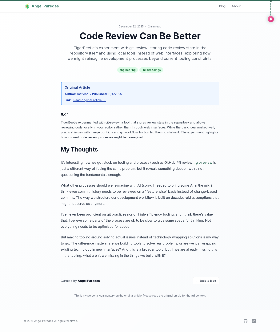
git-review (204, 162)
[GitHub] (245, 321)
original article (172, 295)
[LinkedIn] (254, 321)
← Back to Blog (206, 280)
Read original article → (89, 100)
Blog (222, 6)
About (236, 6)
